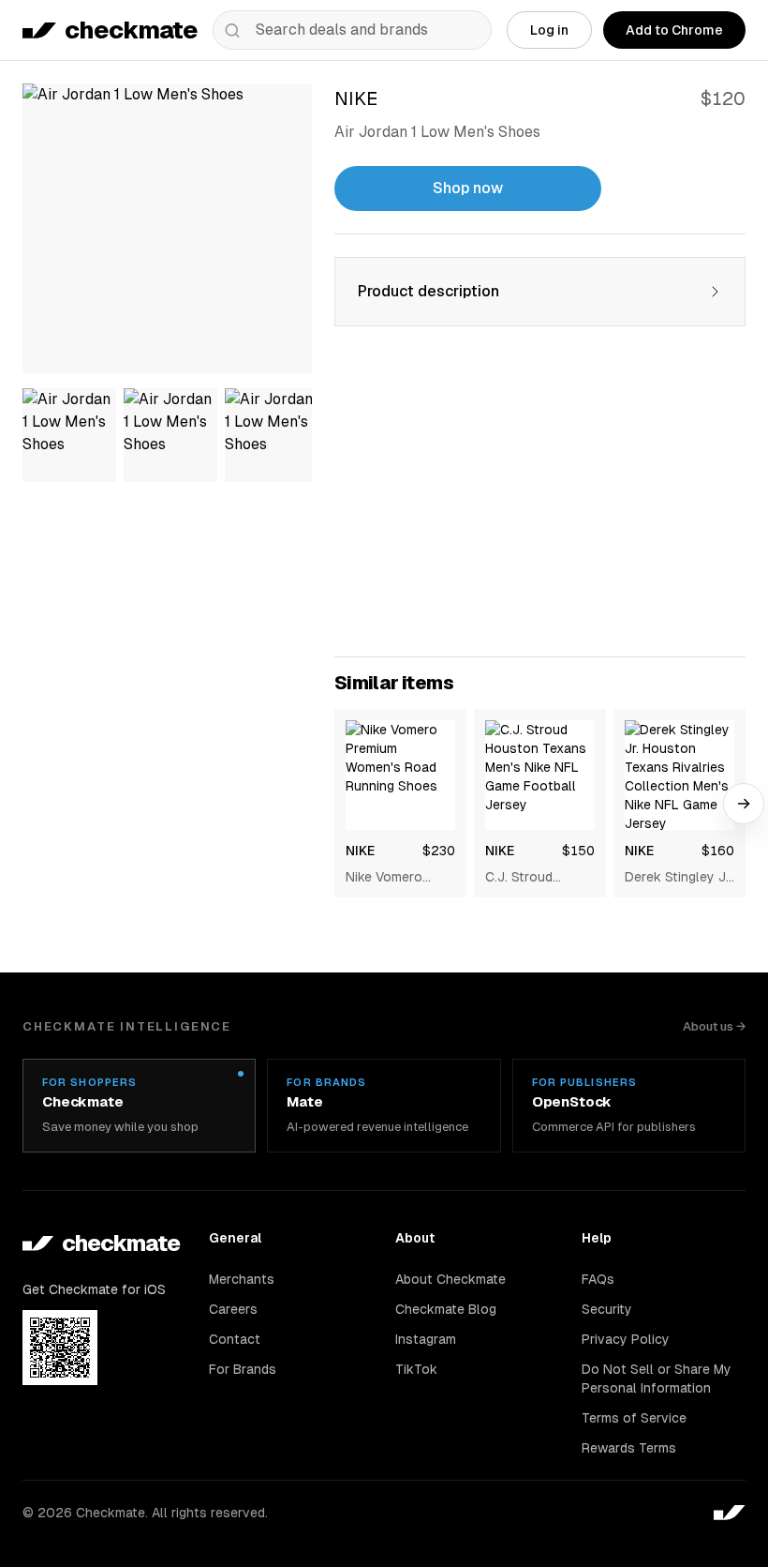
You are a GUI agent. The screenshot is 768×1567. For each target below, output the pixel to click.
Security (607, 1309)
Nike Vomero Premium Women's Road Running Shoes (391, 877)
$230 (438, 850)
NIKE (360, 850)
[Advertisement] (540, 502)
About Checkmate (450, 1279)
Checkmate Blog (445, 1309)
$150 (578, 850)
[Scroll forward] (743, 803)
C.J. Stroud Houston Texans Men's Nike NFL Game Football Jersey (535, 877)
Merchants (241, 1279)
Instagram (425, 1339)
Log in (549, 30)
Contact (234, 1339)
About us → (714, 1026)
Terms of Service (634, 1417)
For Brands (242, 1369)
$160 (718, 850)
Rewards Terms (629, 1447)
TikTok (416, 1369)
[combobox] (352, 30)
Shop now (468, 188)
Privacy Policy (626, 1339)
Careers (233, 1309)
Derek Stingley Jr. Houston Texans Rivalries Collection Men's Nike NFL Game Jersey (678, 877)
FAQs (598, 1279)
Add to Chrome (674, 30)
